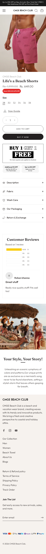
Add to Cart (23, 129)
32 (14, 102)
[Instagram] (10, 430)
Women (6, 447)
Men (5, 443)
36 (24, 102)
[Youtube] (16, 430)
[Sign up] (42, 517)
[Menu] (4, 10)
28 (4, 102)
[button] (12, 111)
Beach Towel (9, 452)
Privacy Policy (10, 485)
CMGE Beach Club (12, 76)
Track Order (9, 489)
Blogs (5, 461)
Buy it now (23, 137)
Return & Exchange (16, 217)
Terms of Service (11, 475)
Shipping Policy (10, 480)
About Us (7, 457)
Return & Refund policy (14, 471)
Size (5, 97)
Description (12, 182)
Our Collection (10, 438)
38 (29, 102)
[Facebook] (4, 430)
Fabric (9, 191)
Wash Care (12, 200)
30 (9, 102)
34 (19, 102)
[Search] (36, 11)
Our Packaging (14, 208)
